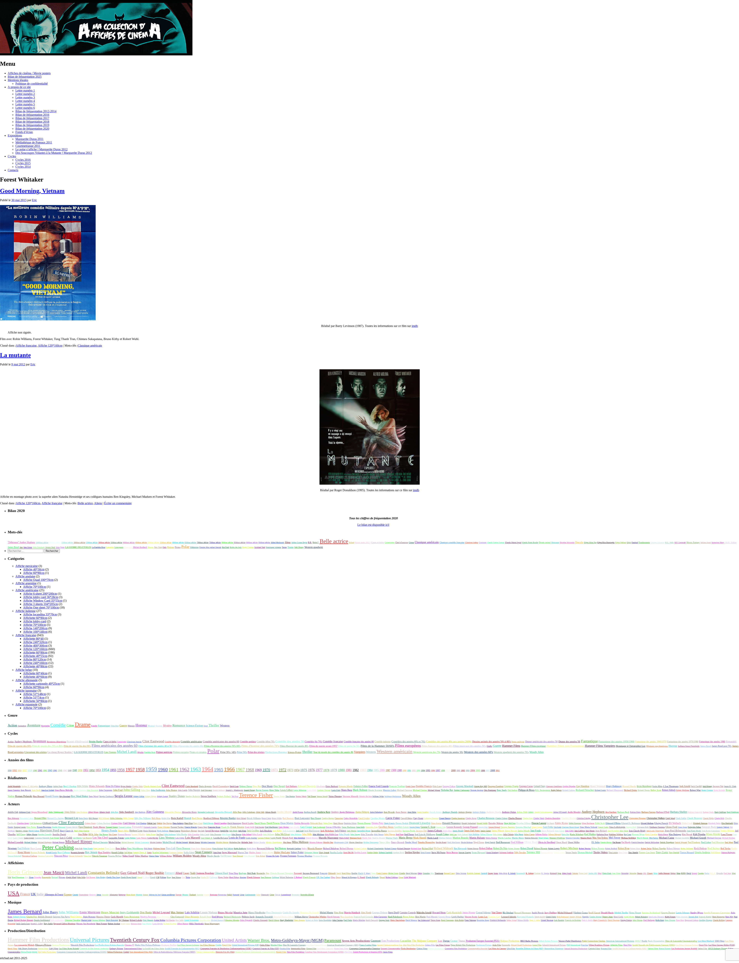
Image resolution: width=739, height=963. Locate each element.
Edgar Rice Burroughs (605, 542)
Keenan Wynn (638, 834)
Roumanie (296, 895)
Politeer (163, 877)
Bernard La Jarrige (55, 818)
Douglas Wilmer (523, 823)
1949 (74, 770)
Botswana (213, 895)
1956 (121, 770)
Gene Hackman (348, 827)
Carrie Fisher (393, 818)
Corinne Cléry (116, 823)
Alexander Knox (189, 812)
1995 (428, 770)
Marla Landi (432, 838)
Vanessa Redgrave (728, 852)
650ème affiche (190, 542)
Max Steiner (177, 912)
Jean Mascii (53, 872)
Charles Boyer (471, 818)
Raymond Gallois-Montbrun (64, 924)
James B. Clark (730, 786)
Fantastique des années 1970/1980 (682, 741)
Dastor (338, 877)
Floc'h (360, 873)
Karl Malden (590, 834)
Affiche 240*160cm (35, 663)
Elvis (629, 542)
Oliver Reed (530, 842)
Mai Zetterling (299, 838)
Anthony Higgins (465, 812)
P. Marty (367, 873)
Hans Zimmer (670, 920)
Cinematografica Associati (478, 948)
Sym (559, 873)
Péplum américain (164, 752)
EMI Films (719, 941)
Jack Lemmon (289, 831)
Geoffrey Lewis (401, 827)
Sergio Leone (124, 796)
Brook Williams (254, 818)
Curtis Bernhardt (191, 786)
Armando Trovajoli (264, 917)
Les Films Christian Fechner (687, 945)
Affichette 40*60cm (35, 676)
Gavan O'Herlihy (333, 827)
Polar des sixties (256, 752)
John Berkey (101, 877)
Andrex (335, 812)
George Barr (195, 877)
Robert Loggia (553, 848)
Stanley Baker (372, 852)
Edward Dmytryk (307, 786)
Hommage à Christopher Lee (630, 746)
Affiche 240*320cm (35, 642)
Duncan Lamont (539, 823)
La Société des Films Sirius (153, 948)
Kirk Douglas (699, 834)
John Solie (81, 877)
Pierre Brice (195, 848)
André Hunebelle (14, 786)
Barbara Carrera (648, 812)
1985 (376, 770)
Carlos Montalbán (351, 818)
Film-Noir (115, 726)
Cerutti (152, 877)
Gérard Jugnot (537, 827)
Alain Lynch (566, 873)
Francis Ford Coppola (379, 786)
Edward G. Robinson (630, 823)
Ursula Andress (702, 852)
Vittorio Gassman (99, 856)
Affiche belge (23, 669)
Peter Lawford (98, 848)
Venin (373, 873)
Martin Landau (504, 838)
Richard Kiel (427, 848)
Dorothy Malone (495, 823)
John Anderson (170, 834)
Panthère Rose (149, 752)
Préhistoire (194, 547)
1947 (65, 770)
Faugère (701, 873)
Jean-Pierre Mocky (694, 831)
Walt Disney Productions (27, 948)
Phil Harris (148, 848)
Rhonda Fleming (315, 848)
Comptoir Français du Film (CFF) (265, 948)
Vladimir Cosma (580, 912)
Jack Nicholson (327, 831)
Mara (678, 873)
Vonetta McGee (115, 856)
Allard (178, 873)
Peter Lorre (110, 848)
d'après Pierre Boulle (530, 542)
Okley (420, 873)
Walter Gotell (128, 856)
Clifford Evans (50, 823)
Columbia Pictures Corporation (190, 940)
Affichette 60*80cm (35, 617)
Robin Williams (687, 848)
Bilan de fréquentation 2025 (25, 76)
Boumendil (520, 873)
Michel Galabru (156, 842)
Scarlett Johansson (160, 852)
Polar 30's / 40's (228, 752)
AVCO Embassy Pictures (717, 948)
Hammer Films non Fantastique (565, 745)
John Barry (50, 912)
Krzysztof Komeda (525, 917)
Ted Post (235, 796)
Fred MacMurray (271, 827)
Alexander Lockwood (205, 812)
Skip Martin (420, 917)
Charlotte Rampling (552, 818)
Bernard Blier (40, 818)
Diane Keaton (436, 823)
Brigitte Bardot (95, 741)
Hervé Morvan (411, 873)
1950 (80, 770)
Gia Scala (557, 827)
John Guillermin (158, 790)
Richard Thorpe (644, 790)
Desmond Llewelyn (419, 823)
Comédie (58, 725)
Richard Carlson (568, 790)
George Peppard (470, 827)
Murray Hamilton (356, 842)
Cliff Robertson (36, 823)
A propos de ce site (19, 87)
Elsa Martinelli (727, 823)
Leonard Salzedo (508, 917)
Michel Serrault (182, 842)
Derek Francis (389, 823)
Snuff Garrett (594, 912)
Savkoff (484, 873)
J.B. (644, 873)
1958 (140, 769)
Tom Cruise (623, 852)
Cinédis (219, 945)
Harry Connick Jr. (600, 920)
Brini (656, 873)
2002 (463, 770)
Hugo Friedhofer (256, 912)
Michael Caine (666, 837)
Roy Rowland (64, 796)
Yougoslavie (83, 895)
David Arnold (540, 917)
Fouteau (537, 873)
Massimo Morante (232, 920)
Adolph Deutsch (45, 916)
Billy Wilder (82, 786)
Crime (70, 725)
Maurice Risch (586, 838)
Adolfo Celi (13, 812)
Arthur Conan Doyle (299, 542)
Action (12, 725)
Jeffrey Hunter (32, 834)
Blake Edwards (97, 786)
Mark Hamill (419, 837)
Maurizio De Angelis (309, 912)
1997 (438, 770)
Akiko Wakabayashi (56, 812)
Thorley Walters (600, 852)
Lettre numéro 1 (25, 90)
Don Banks (146, 912)
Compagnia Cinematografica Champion (364, 948)
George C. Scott (428, 827)
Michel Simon (194, 842)
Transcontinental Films (133, 948)
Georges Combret (495, 786)
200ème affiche (79, 542)
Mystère (167, 725)
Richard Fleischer (585, 790)
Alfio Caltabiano (248, 812)
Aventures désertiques (56, 741)
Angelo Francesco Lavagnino (717, 912)
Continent (483, 542)
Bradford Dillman (211, 818)
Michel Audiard (140, 547)
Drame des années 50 (569, 741)
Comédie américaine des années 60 (221, 741)
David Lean (234, 786)
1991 (409, 770)
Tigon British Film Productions (463, 945)
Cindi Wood (670, 818)
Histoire (131, 726)
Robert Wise (695, 790)
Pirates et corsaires (198, 752)
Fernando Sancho (150, 827)
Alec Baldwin (140, 812)
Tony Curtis (662, 852)
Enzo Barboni (332, 786)
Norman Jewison (476, 790)
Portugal (236, 895)
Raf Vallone (228, 848)
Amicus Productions (61, 945)
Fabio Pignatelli (246, 920)
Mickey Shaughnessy (274, 842)
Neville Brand (441, 842)
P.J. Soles (596, 842)
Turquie (178, 895)
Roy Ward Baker (79, 796)
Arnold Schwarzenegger (543, 812)
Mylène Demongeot (371, 842)
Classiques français (134, 742)
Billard (351, 542)
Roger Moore (24, 852)
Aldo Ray (114, 812)
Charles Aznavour (458, 818)
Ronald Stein (205, 917)
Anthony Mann (45, 786)
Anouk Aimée (435, 812)
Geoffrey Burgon (705, 920)
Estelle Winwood (58, 827)
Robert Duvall (526, 848)
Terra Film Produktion (295, 952)
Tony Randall (674, 852)
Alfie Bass (237, 812)
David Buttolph (112, 920)
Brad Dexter (197, 818)
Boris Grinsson (25, 872)
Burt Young (316, 818)
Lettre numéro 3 (25, 97)
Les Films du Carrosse (497, 948)
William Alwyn (301, 917)
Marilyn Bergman (148, 917)
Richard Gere (416, 848)
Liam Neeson (141, 838)
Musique (158, 726)
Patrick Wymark (681, 842)
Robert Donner (514, 848)
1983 (362, 770)
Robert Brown (472, 848)
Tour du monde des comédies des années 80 (333, 752)
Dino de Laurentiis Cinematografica (681, 941)
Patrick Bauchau (637, 842)
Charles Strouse (595, 917)
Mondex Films (276, 945)
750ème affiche (215, 542)
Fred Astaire (259, 827)
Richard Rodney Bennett (23, 920)
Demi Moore (338, 823)
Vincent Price (61, 856)
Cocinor (454, 941)
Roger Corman (248, 547)
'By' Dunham (124, 920)
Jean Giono (27, 547)
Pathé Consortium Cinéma (593, 941)
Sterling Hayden (412, 852)
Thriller (214, 725)
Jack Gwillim (253, 830)
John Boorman (92, 790)
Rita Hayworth (460, 848)
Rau (267, 873)
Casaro (186, 873)
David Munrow (411, 920)
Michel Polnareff (565, 912)
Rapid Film (226, 945)
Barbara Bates (635, 812)
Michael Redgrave (45, 842)
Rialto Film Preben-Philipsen (148, 945)
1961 (174, 769)
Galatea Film (430, 945)
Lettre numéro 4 (25, 101)
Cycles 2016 (23, 159)
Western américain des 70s (427, 752)
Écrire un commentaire (118, 503)
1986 (382, 770)
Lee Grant (54, 838)
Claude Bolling (719, 920)
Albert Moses (93, 812)
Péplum (170, 547)
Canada (75, 895)
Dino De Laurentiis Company (294, 945)
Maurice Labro (389, 790)
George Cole (441, 827)
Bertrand (55, 877)
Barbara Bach (623, 812)
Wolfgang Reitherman (393, 796)
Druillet (354, 873)
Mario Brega (405, 837)
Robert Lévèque (392, 877)
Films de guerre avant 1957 (323, 746)
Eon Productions (390, 940)
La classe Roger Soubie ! (60, 752)
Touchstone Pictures (484, 945)
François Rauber (705, 917)
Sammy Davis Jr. (139, 852)
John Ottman (638, 920)
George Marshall (464, 786)
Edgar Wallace (620, 542)
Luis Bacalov (559, 920)
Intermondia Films (298, 948)
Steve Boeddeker (325, 920)
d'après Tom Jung (113, 877)
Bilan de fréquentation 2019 (32, 125)
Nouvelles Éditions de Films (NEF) (529, 948)
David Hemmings (234, 823)
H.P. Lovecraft (680, 542)
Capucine (339, 818)
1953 (98, 770)
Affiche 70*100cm (34, 586)
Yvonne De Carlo (272, 856)
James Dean (447, 831)
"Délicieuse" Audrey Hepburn (21, 542)
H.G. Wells (669, 542)
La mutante (15, 355)
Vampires (359, 752)
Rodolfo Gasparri (473, 873)
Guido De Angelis (291, 912)
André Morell (284, 811)
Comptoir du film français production (94, 948)
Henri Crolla (618, 917)
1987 (388, 770)
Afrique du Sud (155, 895)
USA (13, 893)
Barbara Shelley (678, 811)
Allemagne (114, 895)
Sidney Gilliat (138, 796)
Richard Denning (403, 848)
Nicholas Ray (447, 790)
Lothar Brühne (159, 920)
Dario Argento (205, 786)
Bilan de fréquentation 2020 (32, 128)
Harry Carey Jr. (66, 831)
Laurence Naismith (42, 838)
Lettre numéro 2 (25, 94)
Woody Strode (213, 856)
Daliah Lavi (151, 823)
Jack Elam (242, 831)
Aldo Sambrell (126, 811)
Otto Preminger (490, 790)
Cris (183, 877)
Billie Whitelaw (116, 818)
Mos (432, 873)
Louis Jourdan (251, 838)
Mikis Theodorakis (196, 924)
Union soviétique (168, 895)
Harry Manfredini (286, 920)
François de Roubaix (573, 920)
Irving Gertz (125, 924)
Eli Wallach (675, 823)
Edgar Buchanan (588, 823)
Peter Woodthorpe (135, 848)
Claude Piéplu (708, 818)
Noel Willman (517, 842)
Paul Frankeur (694, 842)
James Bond (13, 547)
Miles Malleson (300, 842)
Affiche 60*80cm (33, 572)
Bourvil (187, 818)
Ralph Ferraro (670, 917)
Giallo (489, 746)
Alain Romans (89, 916)
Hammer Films (511, 745)
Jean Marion (147, 924)
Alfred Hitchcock (277, 542)
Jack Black (233, 831)
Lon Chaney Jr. (207, 838)
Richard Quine (630, 790)
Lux (440, 941)
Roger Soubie (154, 873)
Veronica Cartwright (45, 856)
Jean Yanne (624, 831)
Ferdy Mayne (99, 827)
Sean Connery (203, 852)
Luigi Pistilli (276, 838)
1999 (448, 770)
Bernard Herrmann (522, 912)
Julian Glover (486, 834)
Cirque (411, 542)
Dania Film (703, 945)
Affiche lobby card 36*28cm (40, 597)
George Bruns (444, 917)
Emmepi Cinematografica (390, 948)
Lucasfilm (405, 940)
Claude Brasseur (694, 818)
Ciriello (402, 873)
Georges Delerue (379, 912)
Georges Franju (511, 786)
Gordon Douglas (569, 786)
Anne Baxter (401, 812)
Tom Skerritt (633, 852)
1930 (10, 770)
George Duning (668, 912)
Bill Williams (104, 818)
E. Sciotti (512, 873)
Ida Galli (201, 831)
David (688, 873)
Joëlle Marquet (664, 873)
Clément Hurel (221, 873)
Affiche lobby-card (34, 621)
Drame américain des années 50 (541, 741)
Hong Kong (130, 895)
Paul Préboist (24, 848)
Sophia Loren (360, 852)
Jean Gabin (569, 831)
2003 (468, 770)
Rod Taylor (726, 848)
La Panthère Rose (98, 547)
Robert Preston (597, 848)
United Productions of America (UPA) (367, 952)
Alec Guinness (155, 811)
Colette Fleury (90, 823)
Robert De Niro (500, 848)
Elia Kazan (321, 786)
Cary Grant (418, 818)
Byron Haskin (126, 786)
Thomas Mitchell (585, 852)
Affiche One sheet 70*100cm (41, 607)
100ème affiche (55, 542)
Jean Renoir (26, 790)
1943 (50, 770)
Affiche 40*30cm (33, 569)
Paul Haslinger (649, 920)
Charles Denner (515, 818)
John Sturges (194, 790)
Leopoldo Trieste (116, 838)
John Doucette (215, 834)
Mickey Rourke (259, 842)
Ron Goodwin (346, 917)
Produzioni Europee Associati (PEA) (482, 941)
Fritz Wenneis (148, 920)
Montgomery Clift (341, 842)
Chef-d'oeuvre (401, 542)
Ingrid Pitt (224, 831)
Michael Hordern (728, 838)
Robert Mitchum (569, 848)
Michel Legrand (161, 912)
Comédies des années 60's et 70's (408, 741)
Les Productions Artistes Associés (109, 945)
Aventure (33, 725)
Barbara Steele (708, 812)
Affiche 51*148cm (34, 694)
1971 (274, 770)
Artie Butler (459, 920)
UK (33, 894)
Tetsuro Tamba (571, 852)
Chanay (650, 873)
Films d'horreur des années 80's (294, 746)
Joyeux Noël (50, 547)
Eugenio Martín (346, 786)
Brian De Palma (112, 786)
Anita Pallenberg (376, 812)
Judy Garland (463, 834)
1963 (195, 769)
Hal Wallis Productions (47, 952)
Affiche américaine (26, 590)
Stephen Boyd (398, 852)
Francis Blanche (191, 827)
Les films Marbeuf (706, 941)
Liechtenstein (250, 895)
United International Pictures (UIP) (245, 945)
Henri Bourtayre (718, 917)
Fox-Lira (584, 945)
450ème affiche (141, 542)
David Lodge (248, 823)
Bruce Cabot (266, 818)
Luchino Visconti (324, 790)
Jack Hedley (277, 831)
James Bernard (25, 911)
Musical (151, 726)
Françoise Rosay (214, 827)
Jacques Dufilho (395, 831)
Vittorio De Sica (365, 796)
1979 (333, 770)
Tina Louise (613, 852)
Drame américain (518, 742)
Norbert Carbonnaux (462, 790)
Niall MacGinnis (453, 842)
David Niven (260, 823)
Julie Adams (497, 834)
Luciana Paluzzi (264, 838)
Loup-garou (119, 547)
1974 (296, 770)
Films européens (408, 745)
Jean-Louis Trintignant (655, 831)
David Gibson (273, 920)
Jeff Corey (21, 834)
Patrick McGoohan (652, 842)
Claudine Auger (23, 823)
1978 (326, 770)
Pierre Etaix (606, 873)
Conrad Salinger (483, 912)
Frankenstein (644, 542)
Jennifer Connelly (45, 834)
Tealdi (193, 873)
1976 (311, 770)
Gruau (401, 877)
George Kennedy (454, 827)
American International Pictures (620, 941)
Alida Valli (260, 812)
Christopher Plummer (637, 818)
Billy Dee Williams (142, 818)
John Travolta (367, 834)
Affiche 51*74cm (33, 697)
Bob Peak (251, 873)
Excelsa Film (285, 948)
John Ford (118, 790)
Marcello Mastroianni (328, 837)
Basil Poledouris (395, 917)
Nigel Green (478, 842)
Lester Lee (482, 917)
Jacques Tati (718, 786)
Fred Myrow (217, 917)
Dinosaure (555, 542)
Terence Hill (533, 852)
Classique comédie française (452, 542)
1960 (163, 769)
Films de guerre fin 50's (349, 746)
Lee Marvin (77, 838)
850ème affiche (239, 542)
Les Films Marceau (207, 945)
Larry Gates (18, 838)
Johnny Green (19, 916)
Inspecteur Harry (718, 542)
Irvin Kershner (644, 786)
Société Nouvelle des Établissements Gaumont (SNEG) (653, 945)
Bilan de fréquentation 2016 (32, 114)
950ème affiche (264, 542)
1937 (24, 770)
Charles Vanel (538, 818)
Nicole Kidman (467, 842)
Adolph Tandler (621, 912)
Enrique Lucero (20, 827)
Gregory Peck (709, 826)
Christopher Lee (609, 817)
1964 (207, 769)
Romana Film (606, 948)
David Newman (614, 920)
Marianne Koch (355, 838)
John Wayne (389, 834)
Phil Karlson (512, 790)
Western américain (394, 751)
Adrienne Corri (24, 812)
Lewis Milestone (299, 790)
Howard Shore (439, 912)
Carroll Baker (407, 818)
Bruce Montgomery (212, 924)
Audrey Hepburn (23, 741)
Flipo (333, 877)
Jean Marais (590, 831)
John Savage (355, 834)
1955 (113, 770)
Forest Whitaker (164, 827)
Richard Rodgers (170, 924)
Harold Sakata (33, 831)
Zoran (31, 877)
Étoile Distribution (408, 948)
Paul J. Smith (587, 920)
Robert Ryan (623, 848)
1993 (418, 770)
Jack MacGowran (312, 831)
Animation (22, 726)
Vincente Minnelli (350, 796)
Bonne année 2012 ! (362, 542)
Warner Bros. (258, 940)
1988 (393, 770)
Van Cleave (497, 912)
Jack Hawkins (266, 831)
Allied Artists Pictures (548, 941)
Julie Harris (518, 834)
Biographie (45, 726)
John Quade (344, 834)
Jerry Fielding (550, 912)
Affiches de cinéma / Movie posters (29, 73)
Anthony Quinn (509, 812)
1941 (40, 770)
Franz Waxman (470, 920)
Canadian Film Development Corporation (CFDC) (324, 952)
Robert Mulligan (682, 790)
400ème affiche (129, 542)
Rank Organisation (656, 941)
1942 (45, 770)
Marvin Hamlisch (352, 912)
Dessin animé (545, 542)
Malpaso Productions (510, 941)
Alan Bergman (163, 917)
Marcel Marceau (312, 838)
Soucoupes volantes (273, 547)
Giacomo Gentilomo (554, 786)
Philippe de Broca (526, 790)
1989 (399, 770)
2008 (492, 770)
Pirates (178, 547)
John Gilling (131, 790)
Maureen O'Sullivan (557, 838)
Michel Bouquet (127, 842)
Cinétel (126, 952)
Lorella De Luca (220, 838)
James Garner (486, 831)
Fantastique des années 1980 (712, 741)
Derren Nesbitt (401, 823)
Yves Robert (260, 856)
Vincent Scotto (471, 917)
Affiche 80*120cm (34, 659)
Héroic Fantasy (693, 542)
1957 (130, 769)
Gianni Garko (603, 827)
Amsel (139, 877)
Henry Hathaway (614, 786)
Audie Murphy (574, 812)
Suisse (145, 895)
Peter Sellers (121, 848)
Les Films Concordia (325, 948)
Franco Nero (202, 827)
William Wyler (378, 796)
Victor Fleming (335, 796)
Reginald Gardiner (294, 848)
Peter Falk (79, 848)
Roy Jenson (91, 852)
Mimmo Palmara (315, 842)
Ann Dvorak (389, 812)
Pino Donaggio (274, 912)
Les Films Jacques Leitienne (188, 945)
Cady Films (53, 948)
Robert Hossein (541, 848)
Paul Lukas (706, 842)
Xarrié (338, 873)
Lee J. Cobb (66, 837)
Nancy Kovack (397, 842)
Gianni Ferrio (551, 917)
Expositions (15, 135)
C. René (146, 877)
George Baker (415, 827)
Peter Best (680, 920)
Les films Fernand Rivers (316, 945)
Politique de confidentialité (31, 83)
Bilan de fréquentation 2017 (32, 118)
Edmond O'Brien (613, 823)
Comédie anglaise (248, 741)
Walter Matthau (141, 856)
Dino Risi (257, 786)
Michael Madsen (30, 842)
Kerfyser (243, 873)
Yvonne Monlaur (304, 856)
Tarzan (284, 547)
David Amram (333, 917)
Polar (185, 546)
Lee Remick (87, 838)
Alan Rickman (81, 812)
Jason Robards (548, 831)
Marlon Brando (461, 837)
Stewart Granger (465, 852)
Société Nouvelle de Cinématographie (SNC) (629, 948)
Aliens (98, 503)
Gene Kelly (360, 827)
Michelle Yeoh (246, 842)
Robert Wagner (673, 848)
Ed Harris (550, 823)
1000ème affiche (42, 542)
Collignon (213, 877)
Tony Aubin (48, 924)
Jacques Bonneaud (311, 873)
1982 (356, 770)
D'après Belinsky (372, 877)
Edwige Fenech (661, 823)
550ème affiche (165, 542)
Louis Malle (312, 790)
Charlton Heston (568, 818)
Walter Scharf (512, 920)
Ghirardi (332, 873)
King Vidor (274, 790)
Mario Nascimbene (397, 920)
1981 (349, 770)
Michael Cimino (420, 790)
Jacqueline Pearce (379, 831)
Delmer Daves (245, 786)
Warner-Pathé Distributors (569, 941)
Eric (34, 200)
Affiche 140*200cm (35, 628)
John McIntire (296, 834)
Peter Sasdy (502, 790)
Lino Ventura (110, 752)
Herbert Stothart (114, 924)
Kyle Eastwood (563, 917)
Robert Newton (585, 848)
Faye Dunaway (85, 827)
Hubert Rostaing (641, 917)
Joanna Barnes (124, 834)
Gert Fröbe (548, 827)
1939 (30, 770)
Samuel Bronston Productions (576, 948)
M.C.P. (713, 873)
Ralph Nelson (556, 790)
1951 (86, 770)
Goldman (275, 877)
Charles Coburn (501, 818)
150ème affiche (67, 542)
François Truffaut (397, 786)
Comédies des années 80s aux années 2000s (448, 741)
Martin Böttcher (359, 920)
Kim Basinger (675, 834)
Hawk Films (12, 948)
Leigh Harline (457, 917)
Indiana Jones (706, 542)
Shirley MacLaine (282, 852)
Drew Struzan (461, 873)
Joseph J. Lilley (37, 924)
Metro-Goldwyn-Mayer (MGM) (297, 940)
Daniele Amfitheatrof (42, 920)
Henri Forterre (101, 924)
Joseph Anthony (219, 790)
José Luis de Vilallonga (425, 834)
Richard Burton (346, 848)
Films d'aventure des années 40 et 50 (155, 746)
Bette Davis (83, 818)
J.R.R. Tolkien (730, 542)
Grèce (258, 895)
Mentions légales (18, 80)
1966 (229, 769)
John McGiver (282, 834)
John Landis (182, 790)
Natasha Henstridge (426, 842)
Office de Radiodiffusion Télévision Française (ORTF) (175, 952)
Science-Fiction (194, 725)
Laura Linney (29, 838)
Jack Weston (351, 831)
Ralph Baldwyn (240, 848)
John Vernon (379, 834)
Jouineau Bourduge (205, 873)
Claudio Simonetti (260, 920)
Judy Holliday (474, 834)
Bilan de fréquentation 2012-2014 (35, 111)
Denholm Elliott (350, 823)
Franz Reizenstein (132, 916)
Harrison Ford (49, 830)
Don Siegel (279, 786)
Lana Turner (726, 834)
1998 (443, 770)
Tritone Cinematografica (205, 952)
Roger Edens (408, 917)
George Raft (483, 827)
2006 (483, 770)
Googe (490, 873)
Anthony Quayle (493, 812)
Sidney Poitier (297, 852)
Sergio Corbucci (106, 796)
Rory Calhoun (64, 852)
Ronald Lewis (51, 852)
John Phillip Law (331, 834)
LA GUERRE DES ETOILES (78, 547)
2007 (488, 770)
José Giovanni (206, 790)
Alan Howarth (204, 920)
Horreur (141, 725)
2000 (453, 770)
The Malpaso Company (424, 940)
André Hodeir (629, 917)
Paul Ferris (348, 920)
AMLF (638, 941)
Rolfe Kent (659, 920)
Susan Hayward (479, 852)
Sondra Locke (336, 852)
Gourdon (426, 873)
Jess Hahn (83, 834)
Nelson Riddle (523, 920)
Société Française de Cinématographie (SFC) (182, 948)
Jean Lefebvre (579, 831)
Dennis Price (377, 823)
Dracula (579, 542)
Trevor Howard (687, 852)
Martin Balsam (477, 837)
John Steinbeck (39, 547)
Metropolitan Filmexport (553, 948)
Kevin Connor (262, 790)
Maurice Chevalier (573, 838)
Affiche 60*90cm (33, 687)
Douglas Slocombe (567, 542)
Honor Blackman (149, 831)
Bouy (169, 877)
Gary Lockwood (319, 827)
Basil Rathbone (733, 812)
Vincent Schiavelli (76, 856)
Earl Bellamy (291, 786)
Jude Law (453, 834)
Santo (149, 852)
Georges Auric (384, 920)
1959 (151, 769)
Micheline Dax (235, 842)
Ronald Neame (52, 796)
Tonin (188, 877)
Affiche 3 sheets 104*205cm (40, 604)
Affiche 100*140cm (35, 631)
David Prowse (273, 823)
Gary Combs (294, 827)
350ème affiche (116, 542)
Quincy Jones (607, 917)
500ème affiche (153, 542)
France (25, 894)
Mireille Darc (328, 842)
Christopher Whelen (317, 917)
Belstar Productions (115, 952)
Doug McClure (510, 823)
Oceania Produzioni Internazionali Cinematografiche (255, 952)
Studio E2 (205, 877)
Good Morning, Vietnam (32, 190)
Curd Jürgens (129, 823)
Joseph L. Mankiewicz (234, 790)
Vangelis (585, 917)
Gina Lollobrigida (617, 827)
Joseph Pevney (249, 790)
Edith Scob (600, 823)
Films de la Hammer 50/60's (377, 745)
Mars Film (627, 945)
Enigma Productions (436, 948)
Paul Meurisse (718, 842)
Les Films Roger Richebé (69, 948)
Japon (99, 895)
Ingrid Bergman (212, 831)
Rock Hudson (700, 848)
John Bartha (181, 834)
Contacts (13, 170)
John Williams (69, 912)
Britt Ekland (241, 818)
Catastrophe (121, 742)
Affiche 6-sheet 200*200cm (40, 593)
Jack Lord (299, 831)
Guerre (123, 725)
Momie (150, 547)
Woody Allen (536, 752)
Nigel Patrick (490, 842)
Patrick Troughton (667, 842)
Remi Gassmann (447, 920)
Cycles (12, 156)
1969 (258, 770)
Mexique (92, 895)
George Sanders (508, 827)
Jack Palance (340, 830)
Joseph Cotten (442, 834)
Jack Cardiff (696, 786)
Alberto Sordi (104, 812)
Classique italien (471, 542)
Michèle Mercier (222, 842)
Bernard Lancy (449, 873)
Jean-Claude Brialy (637, 831)
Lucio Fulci (335, 790)
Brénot (673, 873)
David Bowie (208, 823)
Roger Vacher (223, 877)
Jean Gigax (616, 873)
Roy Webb (180, 920)
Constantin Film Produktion (456, 948)
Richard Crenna (390, 848)
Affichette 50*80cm (35, 701)
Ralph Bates (251, 848)
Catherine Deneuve (431, 818)
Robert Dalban (485, 848)
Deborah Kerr (316, 823)
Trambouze (439, 873)
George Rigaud (494, 827)
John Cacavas (337, 920)
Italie (40, 894)
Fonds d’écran (24, 132)
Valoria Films (653, 948)
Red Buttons (280, 848)
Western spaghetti (313, 547)
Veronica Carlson (29, 856)
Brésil (229, 895)
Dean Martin (286, 823)
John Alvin (503, 873)
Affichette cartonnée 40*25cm (41, 683)
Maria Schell (344, 838)
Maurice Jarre (240, 912)
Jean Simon (176, 877)
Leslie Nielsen (130, 838)
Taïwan (277, 895)
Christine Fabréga (583, 818)
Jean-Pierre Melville (64, 790)
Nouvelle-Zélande (307, 895)
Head (600, 873)
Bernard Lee (71, 818)
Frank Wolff (249, 827)
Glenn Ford (671, 827)
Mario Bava (346, 790)
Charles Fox (31, 916)
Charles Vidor (137, 786)
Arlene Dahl (522, 812)
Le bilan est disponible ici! (373, 524)
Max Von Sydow (600, 837)
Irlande (206, 895)
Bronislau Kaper (483, 920)
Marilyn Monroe (378, 838)
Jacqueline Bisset (363, 831)
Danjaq (446, 941)
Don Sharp (267, 786)
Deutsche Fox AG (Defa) (225, 952)
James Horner (468, 912)
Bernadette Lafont (26, 818)
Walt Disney (299, 547)
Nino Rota (338, 912)
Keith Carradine (651, 834)
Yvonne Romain (320, 856)
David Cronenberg (220, 786)
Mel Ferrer (614, 837)
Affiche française (26, 345)
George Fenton (626, 920)
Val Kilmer (716, 852)
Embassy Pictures (116, 948)
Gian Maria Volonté (588, 827)
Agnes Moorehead (39, 812)
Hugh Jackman (162, 831)
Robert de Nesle (312, 920)
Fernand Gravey (112, 827)
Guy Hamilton (582, 786)
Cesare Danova (445, 818)
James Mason (498, 830)
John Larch (257, 834)
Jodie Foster (151, 834)
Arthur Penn (58, 786)
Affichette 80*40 (33, 638)
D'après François (309, 877)
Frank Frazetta (381, 873)
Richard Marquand (615, 790)
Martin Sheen (518, 838)
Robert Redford (611, 848)
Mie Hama (287, 842)
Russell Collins (117, 852)
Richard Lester (600, 790)
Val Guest (311, 796)
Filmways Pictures (43, 945)
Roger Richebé (719, 790)
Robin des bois (236, 547)
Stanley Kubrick (193, 796)
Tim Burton (290, 796)
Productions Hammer (276, 752)
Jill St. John (93, 834)
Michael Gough (698, 837)
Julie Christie (508, 834)
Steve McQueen (438, 852)
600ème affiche (178, 542)
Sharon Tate (243, 852)
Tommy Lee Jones (647, 852)
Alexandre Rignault (223, 812)
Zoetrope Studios (168, 945)
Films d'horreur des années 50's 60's (222, 746)
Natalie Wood (411, 842)
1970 (266, 770)
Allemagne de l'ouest (53, 894)
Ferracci (170, 873)
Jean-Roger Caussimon (711, 831)
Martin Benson (491, 838)
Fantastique (104, 725)
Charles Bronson (486, 818)
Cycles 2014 (23, 166)
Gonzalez (37, 877)
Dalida (159, 823)
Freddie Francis (424, 786)
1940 (35, 770)
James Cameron (14, 790)
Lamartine (110, 547)
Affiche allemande (26, 680)
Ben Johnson (13, 818)
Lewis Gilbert (286, 790)
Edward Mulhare (647, 823)
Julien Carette (529, 834)
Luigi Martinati (410, 877)
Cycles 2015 (23, 163)
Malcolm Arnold (423, 912)
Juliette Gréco (541, 834)
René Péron (346, 873)
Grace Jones (682, 827)
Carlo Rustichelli (454, 912)
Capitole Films (594, 948)
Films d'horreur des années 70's (260, 745)
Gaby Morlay (284, 827)
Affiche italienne (25, 611)
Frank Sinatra (237, 827)
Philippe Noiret (159, 848)
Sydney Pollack (224, 796)
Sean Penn (217, 852)
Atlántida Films (616, 945)
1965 (218, 769)
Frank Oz (225, 827)
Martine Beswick (531, 838)
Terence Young (279, 796)
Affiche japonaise (26, 690)
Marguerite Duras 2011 (29, 139)
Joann (496, 873)
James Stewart (511, 831)
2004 (472, 770)
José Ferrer (409, 834)
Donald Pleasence (451, 823)
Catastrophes (390, 542)
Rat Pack (225, 547)
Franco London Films (367, 945)
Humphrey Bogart (189, 831)
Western (225, 725)
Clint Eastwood (153, 741)
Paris (164, 547)
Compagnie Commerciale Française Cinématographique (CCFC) (82, 952)
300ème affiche (104, 542)
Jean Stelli (36, 790)
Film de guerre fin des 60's (77, 746)
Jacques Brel (693, 917)
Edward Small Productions (521, 945)
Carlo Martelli (117, 916)
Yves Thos (233, 873)
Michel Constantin (142, 842)
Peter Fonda (88, 848)
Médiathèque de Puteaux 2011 (33, 142)
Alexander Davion (173, 812)
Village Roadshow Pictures (599, 945)
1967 (240, 769)
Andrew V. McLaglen (29, 786)
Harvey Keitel (95, 831)
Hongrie (139, 895)
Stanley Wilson (575, 917)
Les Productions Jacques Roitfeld (684, 948)
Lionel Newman (547, 920)
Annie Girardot (423, 812)
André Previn (538, 912)
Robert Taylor (646, 848)
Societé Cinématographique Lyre (389, 945)
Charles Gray (528, 818)
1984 (370, 770)
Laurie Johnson (683, 912)
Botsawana (222, 895)
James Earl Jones (472, 830)
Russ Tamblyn (104, 852)
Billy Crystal (128, 818)
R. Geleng (530, 873)
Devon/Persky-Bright (29, 952)
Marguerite (128, 547)
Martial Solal (86, 920)
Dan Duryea (167, 823)
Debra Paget (328, 823)
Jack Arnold (684, 786)
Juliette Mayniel (554, 834)
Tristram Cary (494, 917)
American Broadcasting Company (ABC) (343, 945)
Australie (105, 895)
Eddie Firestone (575, 823)
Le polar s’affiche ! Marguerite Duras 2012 (41, 149)
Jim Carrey (113, 834)
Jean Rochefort (613, 831)
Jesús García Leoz (23, 924)
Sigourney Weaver (311, 852)
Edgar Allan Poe (590, 542)
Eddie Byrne (561, 823)
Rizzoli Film (281, 952)
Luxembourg (286, 895)
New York (158, 547)
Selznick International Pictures (554, 945)
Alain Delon (69, 812)
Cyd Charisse (141, 823)
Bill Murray (93, 818)
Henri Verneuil (597, 786)
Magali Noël (287, 838)
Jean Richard (601, 831)
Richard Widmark (443, 848)
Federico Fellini (361, 786)
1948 (70, 770)
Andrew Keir (323, 811)
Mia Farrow (653, 838)
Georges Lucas (526, 786)
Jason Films (388, 952)
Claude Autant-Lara (152, 786)
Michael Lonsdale (15, 842)
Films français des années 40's (437, 746)
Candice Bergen (328, 818)
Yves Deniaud (237, 856)
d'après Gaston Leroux (495, 542)
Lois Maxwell (192, 837)
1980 (341, 770)
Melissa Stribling (628, 838)
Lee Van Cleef (100, 837)
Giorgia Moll (631, 827)
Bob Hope (156, 818)
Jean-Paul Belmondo (675, 830)
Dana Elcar (188, 823)
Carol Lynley (364, 818)
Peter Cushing (58, 847)
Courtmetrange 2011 (27, 146)
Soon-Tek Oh (348, 852)
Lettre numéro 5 (25, 104)
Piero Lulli (171, 848)
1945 (55, 770)
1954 (105, 770)
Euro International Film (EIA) (141, 952)
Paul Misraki (432, 917)
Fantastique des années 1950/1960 (617, 741)
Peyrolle (719, 873)
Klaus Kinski (713, 834)
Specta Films (43, 948)
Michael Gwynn (714, 838)
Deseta (639, 873)
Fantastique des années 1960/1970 (650, 741)
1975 (303, 770)
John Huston (171, 790)
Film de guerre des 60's (19, 746)
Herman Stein (136, 924)
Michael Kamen (217, 920)
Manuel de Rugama (349, 877)
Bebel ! (316, 542)
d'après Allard (71, 877)
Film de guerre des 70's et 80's (47, 746)
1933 (20, 770)
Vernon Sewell (322, 796)
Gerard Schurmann (191, 920)
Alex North (366, 912)
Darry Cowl (197, 823)
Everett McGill (72, 827)
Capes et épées (377, 542)
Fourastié (298, 873)
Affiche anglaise (25, 576)
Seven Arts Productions (356, 940)
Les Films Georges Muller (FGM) (721, 945)
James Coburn (434, 830)
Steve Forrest (425, 852)
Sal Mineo (128, 852)
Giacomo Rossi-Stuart (570, 827)
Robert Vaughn (659, 848)
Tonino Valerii (301, 796)
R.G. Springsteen (542, 790)
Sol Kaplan (170, 920)
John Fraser (226, 834)
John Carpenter (105, 790)
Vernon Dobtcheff (14, 856)
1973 (290, 770)
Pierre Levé (583, 873)
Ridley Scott (655, 790)
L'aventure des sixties (35, 752)
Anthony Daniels (449, 812)
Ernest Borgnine (44, 827)
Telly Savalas (520, 852)
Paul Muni (729, 842)
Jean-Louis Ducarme (656, 917)
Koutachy (261, 873)
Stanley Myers (696, 912)
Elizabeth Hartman (700, 823)
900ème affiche (252, 542)
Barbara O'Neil (662, 812)
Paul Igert (727, 873)
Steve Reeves (452, 852)
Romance (178, 725)
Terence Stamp (559, 852)
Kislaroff (553, 873)
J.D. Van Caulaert (323, 877)
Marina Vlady (392, 838)
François (323, 873)
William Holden (182, 855)
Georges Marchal (523, 827)
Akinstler (632, 873)
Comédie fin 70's (313, 741)
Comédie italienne (383, 741)
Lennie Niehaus (208, 912)
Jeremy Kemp (72, 834)
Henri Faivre (234, 877)
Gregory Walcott (723, 827)
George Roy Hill (480, 786)
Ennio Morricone (89, 912)
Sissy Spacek (324, 852)
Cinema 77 (129, 945)
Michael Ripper (78, 841)
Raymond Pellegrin (265, 848)
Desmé (382, 877)
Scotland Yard (259, 547)
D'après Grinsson (253, 877)
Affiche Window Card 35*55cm (42, 600)
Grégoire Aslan (694, 827)
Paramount (332, 940)
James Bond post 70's (721, 746)
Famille (94, 726)
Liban (242, 895)
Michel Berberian (286, 877)
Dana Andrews (178, 823)
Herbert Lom (135, 830)
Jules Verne (60, 547)
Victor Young (635, 912)
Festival (635, 542)
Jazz (21, 547)
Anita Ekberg (362, 812)
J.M (157, 877)
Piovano (62, 877)
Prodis (644, 941)
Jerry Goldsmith (129, 912)
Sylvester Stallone (506, 852)
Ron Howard (38, 796)
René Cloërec (76, 916)
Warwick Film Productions (82, 945)
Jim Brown (103, 834)
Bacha (707, 873)
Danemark (265, 895)
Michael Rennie (58, 842)
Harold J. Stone (22, 831)
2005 (478, 770)
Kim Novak (687, 834)
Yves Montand (249, 856)
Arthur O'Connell (560, 812)
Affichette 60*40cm (35, 673)
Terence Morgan (547, 852)
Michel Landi (127, 752)
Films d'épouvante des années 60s (187, 746)
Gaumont (376, 940)
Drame (82, 724)
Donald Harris (607, 912)
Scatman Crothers (176, 852)
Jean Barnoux (266, 877)
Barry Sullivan (720, 812)
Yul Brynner (226, 856)
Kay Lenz (627, 834)
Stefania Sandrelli (385, 852)
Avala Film (496, 945)
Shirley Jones (255, 852)
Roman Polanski (23, 796)
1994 (423, 770)
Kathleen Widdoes (616, 834)
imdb (415, 326)
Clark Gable (681, 818)
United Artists (234, 940)
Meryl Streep (642, 838)
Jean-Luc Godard (47, 790)
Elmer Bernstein (192, 917)
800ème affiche (227, 542)
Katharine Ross (602, 834)
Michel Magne (326, 912)
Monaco (185, 895)
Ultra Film (511, 948)
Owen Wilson (585, 842)
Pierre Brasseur (183, 848)
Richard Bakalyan (331, 848)
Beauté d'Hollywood (77, 741)
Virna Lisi (87, 856)
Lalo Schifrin (192, 912)
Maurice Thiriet (103, 916)
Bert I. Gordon (69, 786)
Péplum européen (181, 752)
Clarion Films (421, 948)
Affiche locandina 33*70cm (40, 614)
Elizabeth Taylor (714, 823)
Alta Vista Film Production (413, 945)
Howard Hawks (629, 786)
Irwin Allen (657, 786)
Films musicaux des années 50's (469, 746)
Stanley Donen (177, 796)
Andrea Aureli (310, 812)
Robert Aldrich (668, 790)
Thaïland (192, 895)
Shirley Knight (267, 852)
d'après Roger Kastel (128, 877)
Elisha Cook (687, 823)
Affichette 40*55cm (35, 656)
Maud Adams (543, 838)
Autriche (200, 895)
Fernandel (731, 741)
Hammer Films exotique (533, 746)
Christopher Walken (656, 818)
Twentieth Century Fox (135, 940)
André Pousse (298, 812)
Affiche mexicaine (26, 566)
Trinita (290, 547)
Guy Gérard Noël (132, 873)
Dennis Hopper (364, 823)
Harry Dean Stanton (81, 831)
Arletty (531, 812)
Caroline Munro (378, 818)
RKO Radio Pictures (529, 941)
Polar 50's (242, 752)
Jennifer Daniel (59, 834)
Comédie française (333, 741)
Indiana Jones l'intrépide (689, 746)
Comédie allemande (172, 742)
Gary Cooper (306, 827)
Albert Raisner (182, 924)
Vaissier (575, 873)
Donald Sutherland (468, 823)
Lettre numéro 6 (25, 107)
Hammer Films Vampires (600, 745)
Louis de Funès (237, 837)
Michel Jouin (393, 873)
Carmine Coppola (408, 912)
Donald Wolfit (482, 823)
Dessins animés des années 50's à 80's (491, 741)
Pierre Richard (217, 848)
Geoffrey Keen (386, 827)
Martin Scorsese (375, 790)
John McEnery (268, 834)
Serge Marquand (229, 852)
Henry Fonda (109, 830)
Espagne (68, 894)
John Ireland (247, 834)
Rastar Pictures (665, 948)
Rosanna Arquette (77, 852)
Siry (26, 877)
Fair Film (348, 952)
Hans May (729, 917)
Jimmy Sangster (80, 790)
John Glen (145, 790)
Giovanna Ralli (643, 827)
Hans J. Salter (534, 920)
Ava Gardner (611, 812)
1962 (184, 769)
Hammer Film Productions (38, 939)
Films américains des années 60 (115, 746)
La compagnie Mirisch (24, 945)
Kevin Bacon (663, 834)
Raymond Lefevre (691, 920)
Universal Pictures (89, 940)
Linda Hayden (152, 838)
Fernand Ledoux (125, 827)
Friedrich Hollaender (498, 920)
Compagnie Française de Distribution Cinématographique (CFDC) (226, 948)
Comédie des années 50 (289, 741)
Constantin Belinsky (104, 873)
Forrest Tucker (177, 827)
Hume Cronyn (174, 831)
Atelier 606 (592, 873)
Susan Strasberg (492, 852)
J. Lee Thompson (671, 786)
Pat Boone (617, 842)
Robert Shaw (635, 848)
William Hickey (166, 856)
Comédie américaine (191, 741)
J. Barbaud (298, 877)
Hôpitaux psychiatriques (657, 746)
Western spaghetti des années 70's (511, 752)
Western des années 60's (478, 752)
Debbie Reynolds (301, 823)
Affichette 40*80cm (35, 666)
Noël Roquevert (503, 842)
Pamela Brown (606, 842)
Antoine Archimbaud (651, 912)
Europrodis (506, 945)
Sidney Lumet (162, 796)
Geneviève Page (372, 827)
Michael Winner (434, 790)
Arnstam (243, 877)
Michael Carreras (404, 790)
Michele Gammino (208, 842)
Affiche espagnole (26, 704)
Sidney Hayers (150, 796)
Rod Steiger (713, 848)
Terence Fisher (256, 795)
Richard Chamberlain (375, 848)
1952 (92, 770)
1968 (250, 769)
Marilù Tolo (366, 838)
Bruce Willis (277, 818)
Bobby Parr (165, 818)
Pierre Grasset (206, 848)
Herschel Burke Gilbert (283, 917)
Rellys (304, 848)
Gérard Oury (539, 786)
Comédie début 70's (266, 741)
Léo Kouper (90, 877)
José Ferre (400, 834)
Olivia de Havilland (546, 842)
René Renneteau (18, 877)
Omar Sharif (561, 842)
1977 (319, 770)
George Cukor (449, 786)
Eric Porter (31, 827)
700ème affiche (202, 542)
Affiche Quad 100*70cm (38, 579)
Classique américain (90, 345)
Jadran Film (702, 948)
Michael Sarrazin (100, 842)
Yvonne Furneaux (288, 856)
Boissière (625, 873)
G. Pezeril (361, 877)
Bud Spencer (288, 818)
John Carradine (193, 834)
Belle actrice (85, 503)
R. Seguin (545, 873)
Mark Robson (360, 789)
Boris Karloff (177, 818)
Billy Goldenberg (57, 920)
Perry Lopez (35, 848)
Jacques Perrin (409, 831)
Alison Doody (270, 812)
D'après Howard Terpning (281, 873)
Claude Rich (719, 818)
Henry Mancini (110, 912)
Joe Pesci (160, 834)
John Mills (307, 834)
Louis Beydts (157, 924)
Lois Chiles (179, 838)
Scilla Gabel (189, 852)
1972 (282, 770)
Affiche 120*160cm (50, 345)
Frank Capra (410, 786)
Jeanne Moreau (727, 830)
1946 (60, 770)
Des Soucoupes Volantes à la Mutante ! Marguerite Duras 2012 (53, 152)
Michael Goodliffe (682, 838)
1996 (433, 770)
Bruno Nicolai (225, 912)
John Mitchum (318, 834)
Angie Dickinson (346, 812)
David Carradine (220, 823)
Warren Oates (154, 856)
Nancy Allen (384, 842)
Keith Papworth (372, 920)
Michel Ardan (115, 842)
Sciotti (694, 873)
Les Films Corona (443, 945)
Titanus (461, 941)
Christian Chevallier (72, 920)
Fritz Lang (437, 786)
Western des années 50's (452, 752)
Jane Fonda (535, 830)
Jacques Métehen (98, 920)
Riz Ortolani (508, 912)
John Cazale (204, 834)
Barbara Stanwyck (695, 812)
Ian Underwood (424, 920)
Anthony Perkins (479, 812)
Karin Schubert (577, 834)
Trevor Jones (435, 920)
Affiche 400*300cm (35, 645)
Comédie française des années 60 (359, 741)
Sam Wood (94, 796)
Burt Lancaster (302, 818)
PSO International (573, 945)
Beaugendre (46, 877)
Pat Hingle (626, 842)
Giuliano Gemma (657, 827)
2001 (458, 770)
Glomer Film (311, 948)
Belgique (122, 895)
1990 (404, 770)
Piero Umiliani (682, 917)
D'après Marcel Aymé (513, 542)
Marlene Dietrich (445, 838)
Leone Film (537, 945)
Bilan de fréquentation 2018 (32, 121)
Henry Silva (123, 831)
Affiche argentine (26, 583)
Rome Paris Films (341, 948)
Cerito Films (265, 945)
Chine (272, 895)
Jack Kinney (707, 786)
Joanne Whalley (138, 834)
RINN (683, 873)
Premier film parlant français (210, 547)
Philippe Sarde (248, 917)
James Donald (458, 831)
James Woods (524, 831)
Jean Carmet (559, 831)
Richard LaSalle (136, 920)
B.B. (310, 542)
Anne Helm (411, 812)
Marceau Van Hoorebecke (85, 924)
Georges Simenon (657, 542)
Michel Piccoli (169, 842)
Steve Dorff (393, 912)
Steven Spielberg (208, 796)
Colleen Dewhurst (103, 823)
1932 (14, 770)
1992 (414, 770)
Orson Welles (573, 842)
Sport (206, 726)
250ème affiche (92, 542)
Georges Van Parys (61, 916)
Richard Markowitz (232, 917)
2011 (498, 770)
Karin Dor (565, 834)
